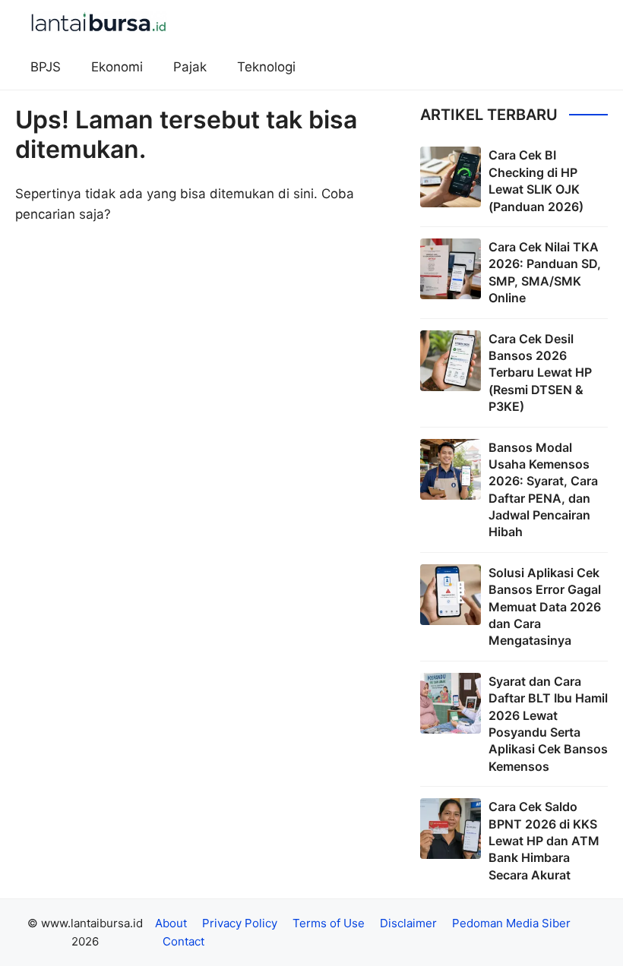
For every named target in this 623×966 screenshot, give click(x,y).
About (171, 923)
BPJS (45, 66)
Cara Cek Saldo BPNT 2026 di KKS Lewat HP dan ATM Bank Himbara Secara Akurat (544, 840)
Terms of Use (329, 923)
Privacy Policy (239, 923)
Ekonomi (117, 66)
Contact (183, 941)
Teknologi (266, 66)
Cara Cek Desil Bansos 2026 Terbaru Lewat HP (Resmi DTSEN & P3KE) (540, 373)
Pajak (190, 66)
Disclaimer (408, 923)
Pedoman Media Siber (511, 923)
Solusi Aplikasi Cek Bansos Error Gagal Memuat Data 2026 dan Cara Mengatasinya (545, 607)
